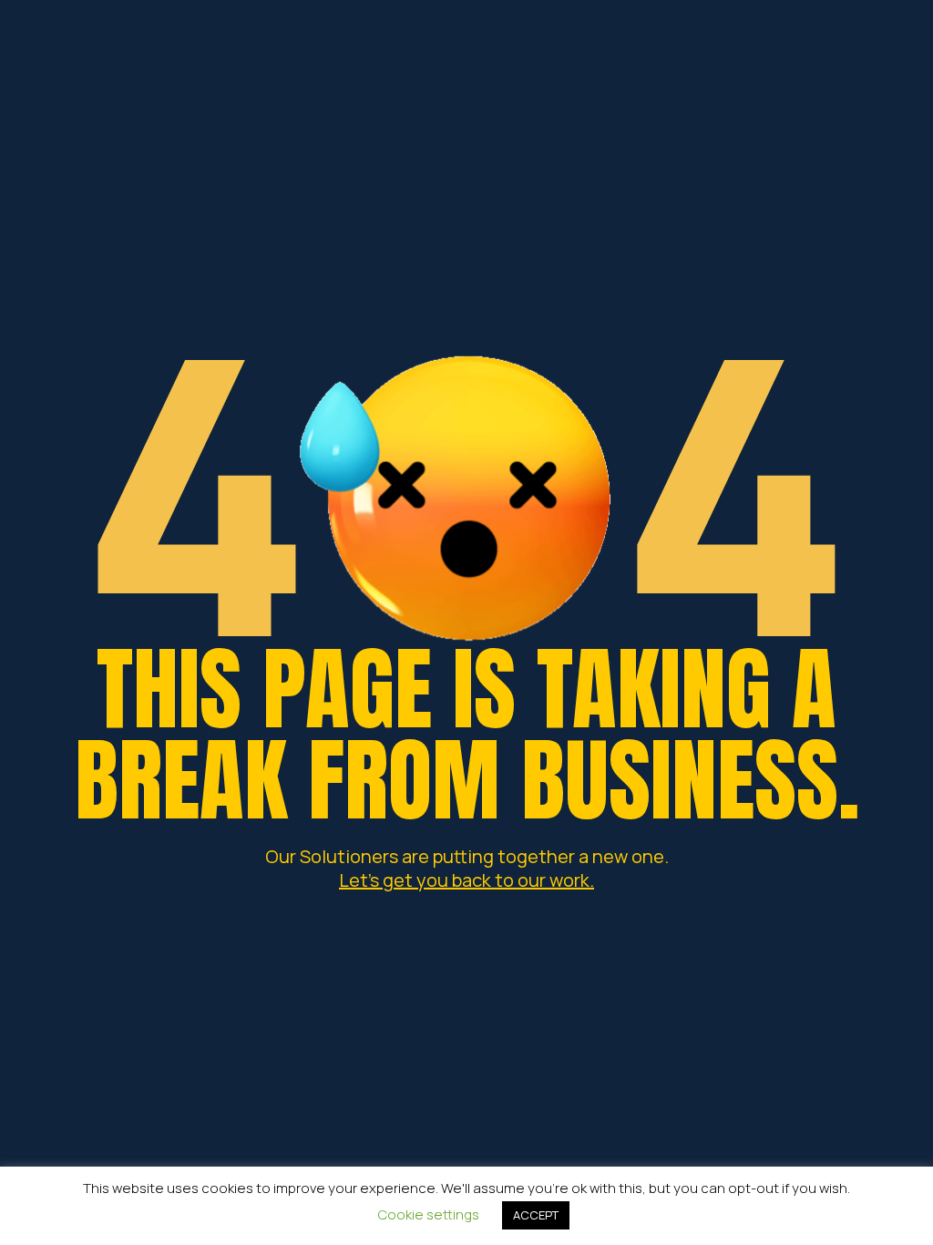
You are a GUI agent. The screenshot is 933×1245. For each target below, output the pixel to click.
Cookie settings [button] (428, 1214)
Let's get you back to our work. (466, 880)
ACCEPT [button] (536, 1215)
